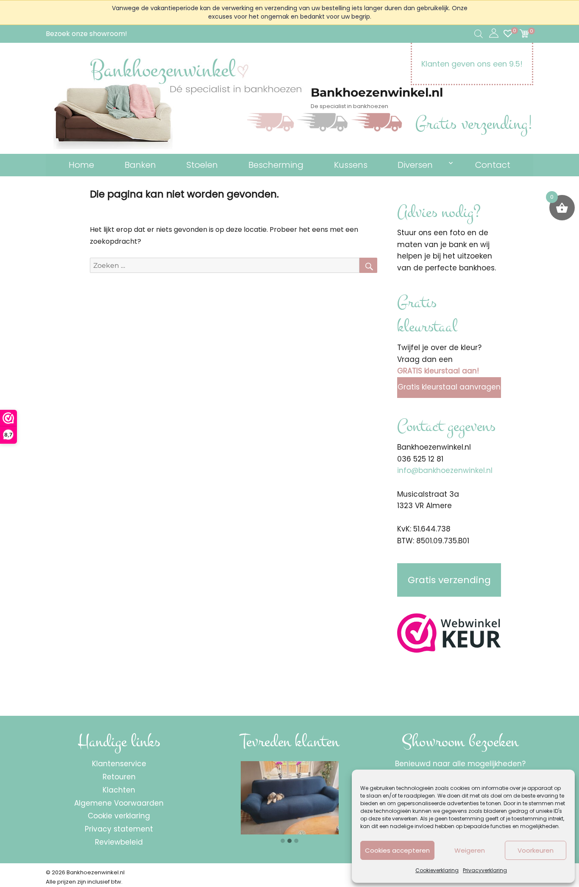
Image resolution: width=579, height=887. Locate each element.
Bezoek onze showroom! (86, 34)
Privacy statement (119, 829)
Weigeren (469, 850)
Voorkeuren (536, 850)
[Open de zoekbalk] (478, 34)
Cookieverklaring (437, 870)
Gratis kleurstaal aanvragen (449, 387)
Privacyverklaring (485, 870)
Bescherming (275, 165)
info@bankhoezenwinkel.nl (445, 470)
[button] (282, 841)
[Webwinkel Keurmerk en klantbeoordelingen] (449, 633)
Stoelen (202, 165)
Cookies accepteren (397, 850)
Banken (140, 165)
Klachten (119, 790)
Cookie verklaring (119, 816)
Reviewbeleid (119, 842)
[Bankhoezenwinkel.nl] (178, 105)
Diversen (415, 165)
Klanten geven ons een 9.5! (472, 63)
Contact (492, 165)
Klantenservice (119, 764)
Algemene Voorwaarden (119, 803)
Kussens (350, 165)
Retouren (119, 777)
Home (81, 165)
